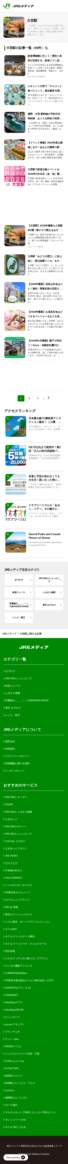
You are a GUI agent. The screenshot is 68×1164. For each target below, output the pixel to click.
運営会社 (10, 741)
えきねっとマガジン (16, 848)
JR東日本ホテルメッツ (17, 892)
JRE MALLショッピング (18, 833)
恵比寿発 (10, 951)
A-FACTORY (12, 1068)
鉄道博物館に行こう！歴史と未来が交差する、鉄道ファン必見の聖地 (45, 60)
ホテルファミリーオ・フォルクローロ (26, 943)
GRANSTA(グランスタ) (18, 987)
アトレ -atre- (12, 1039)
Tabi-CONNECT (14, 877)
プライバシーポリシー (17, 756)
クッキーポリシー (15, 770)
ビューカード (12, 1017)
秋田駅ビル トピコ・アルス (20, 1083)
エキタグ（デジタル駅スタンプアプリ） (27, 958)
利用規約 (10, 748)
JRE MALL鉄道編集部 (36, 77)
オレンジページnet (15, 1119)
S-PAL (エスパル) (14, 1061)
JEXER (9, 804)
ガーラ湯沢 (11, 1105)
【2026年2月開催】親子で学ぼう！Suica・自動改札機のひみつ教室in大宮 (46, 345)
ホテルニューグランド (17, 899)
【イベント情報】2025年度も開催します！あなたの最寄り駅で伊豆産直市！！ (45, 147)
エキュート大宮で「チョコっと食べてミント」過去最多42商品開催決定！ (45, 91)
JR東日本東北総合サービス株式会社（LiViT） (30, 980)
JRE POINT (11, 855)
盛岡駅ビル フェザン (16, 1097)
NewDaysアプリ (14, 1002)
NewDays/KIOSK (14, 1009)
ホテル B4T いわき (15, 1127)
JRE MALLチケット (16, 826)
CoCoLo (9, 1090)
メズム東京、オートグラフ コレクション (27, 921)
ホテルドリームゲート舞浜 (20, 936)
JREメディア (9, 633)
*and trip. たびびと (15, 841)
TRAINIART (11, 995)
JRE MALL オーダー (16, 797)
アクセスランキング (20, 411)
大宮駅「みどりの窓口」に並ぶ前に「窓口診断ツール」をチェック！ (45, 261)
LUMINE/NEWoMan (16, 973)
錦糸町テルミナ (13, 1075)
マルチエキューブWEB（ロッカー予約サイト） (31, 1112)
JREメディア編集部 (35, 247)
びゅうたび (11, 863)
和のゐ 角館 (11, 907)
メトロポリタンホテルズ (18, 885)
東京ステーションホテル (18, 914)
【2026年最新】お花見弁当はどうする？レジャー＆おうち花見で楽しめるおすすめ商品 (45, 316)
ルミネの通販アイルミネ (18, 965)
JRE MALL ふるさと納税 (18, 811)
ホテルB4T (11, 929)
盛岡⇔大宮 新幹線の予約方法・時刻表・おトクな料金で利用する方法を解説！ (45, 118)
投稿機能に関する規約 (17, 763)
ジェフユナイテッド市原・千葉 (22, 1053)
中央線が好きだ (13, 870)
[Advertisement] (34, 205)
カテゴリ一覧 (14, 659)
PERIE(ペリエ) (13, 1046)
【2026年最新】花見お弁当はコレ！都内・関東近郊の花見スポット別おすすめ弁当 (45, 288)
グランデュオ (12, 1031)
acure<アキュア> (14, 1024)
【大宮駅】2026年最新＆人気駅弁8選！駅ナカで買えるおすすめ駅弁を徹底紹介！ (45, 230)
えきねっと (11, 819)
